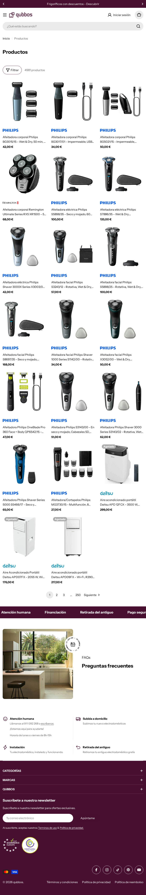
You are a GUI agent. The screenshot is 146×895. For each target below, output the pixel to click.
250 (78, 595)
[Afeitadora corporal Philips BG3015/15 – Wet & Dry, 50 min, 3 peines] (24, 101)
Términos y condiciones (62, 882)
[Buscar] (138, 26)
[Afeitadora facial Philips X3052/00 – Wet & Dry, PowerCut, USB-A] (121, 319)
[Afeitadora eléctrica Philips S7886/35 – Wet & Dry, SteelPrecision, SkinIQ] (121, 174)
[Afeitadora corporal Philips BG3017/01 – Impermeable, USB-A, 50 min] (73, 101)
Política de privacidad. (72, 827)
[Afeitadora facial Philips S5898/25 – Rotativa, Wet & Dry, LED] (121, 246)
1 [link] (49, 595)
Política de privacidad (96, 882)
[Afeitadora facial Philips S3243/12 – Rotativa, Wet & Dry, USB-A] (73, 246)
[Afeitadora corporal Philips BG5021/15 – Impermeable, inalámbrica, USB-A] (121, 101)
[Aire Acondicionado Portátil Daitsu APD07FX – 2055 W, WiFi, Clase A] (24, 536)
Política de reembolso (129, 882)
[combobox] (73, 26)
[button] (4, 4)
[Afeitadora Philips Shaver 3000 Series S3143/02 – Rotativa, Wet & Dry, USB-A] (121, 391)
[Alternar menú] (5, 15)
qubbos (18, 882)
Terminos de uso (47, 827)
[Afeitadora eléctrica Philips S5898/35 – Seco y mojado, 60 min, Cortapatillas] (73, 174)
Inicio (6, 38)
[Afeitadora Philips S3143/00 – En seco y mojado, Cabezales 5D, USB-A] (73, 391)
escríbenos (47, 723)
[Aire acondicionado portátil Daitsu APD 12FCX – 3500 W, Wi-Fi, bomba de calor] (121, 464)
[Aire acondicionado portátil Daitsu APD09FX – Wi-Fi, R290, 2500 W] (73, 536)
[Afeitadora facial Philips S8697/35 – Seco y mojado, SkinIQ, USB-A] (24, 319)
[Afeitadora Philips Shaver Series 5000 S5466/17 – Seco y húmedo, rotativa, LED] (24, 464)
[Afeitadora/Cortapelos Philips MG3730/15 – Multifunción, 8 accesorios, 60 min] (73, 464)
